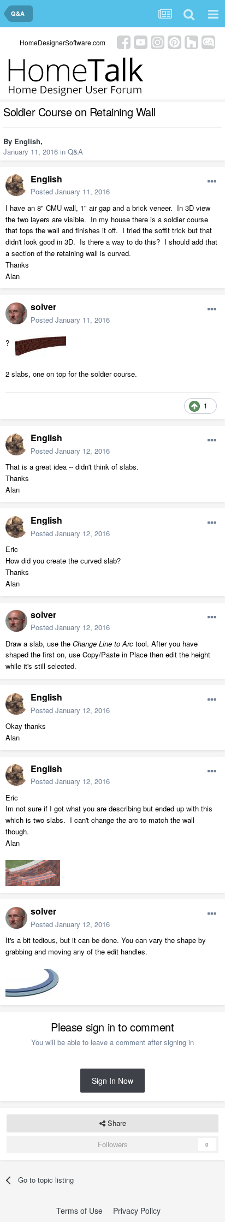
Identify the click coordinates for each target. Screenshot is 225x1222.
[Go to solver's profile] (16, 313)
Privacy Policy (137, 1210)
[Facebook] (124, 41)
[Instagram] (157, 41)
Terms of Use (79, 1210)
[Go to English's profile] (16, 185)
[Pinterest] (174, 41)
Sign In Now (112, 1080)
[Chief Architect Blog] (208, 41)
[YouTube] (140, 41)
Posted (70, 191)
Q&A (75, 151)
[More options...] (212, 181)
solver (43, 306)
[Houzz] (191, 41)
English (27, 141)
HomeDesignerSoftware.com (62, 42)
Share (115, 1123)
